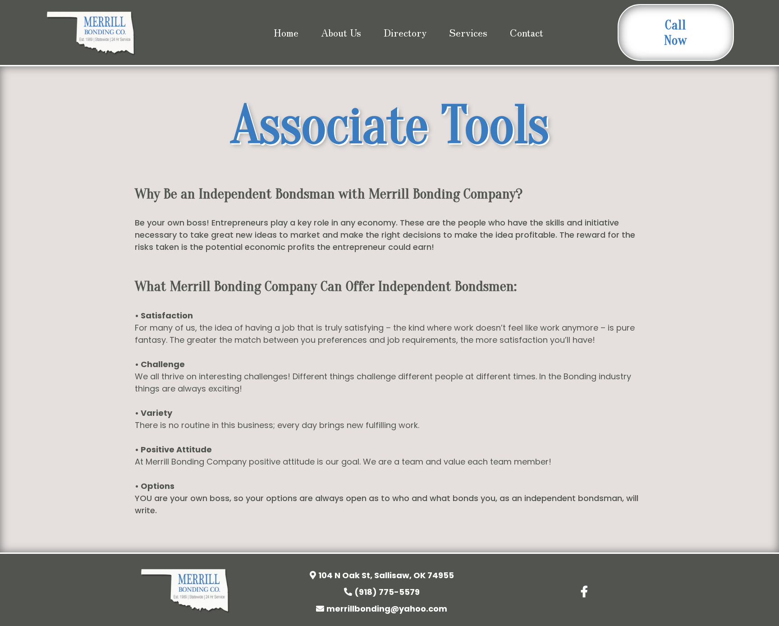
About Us (341, 32)
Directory (405, 32)
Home (286, 32)
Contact (526, 32)
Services (468, 32)
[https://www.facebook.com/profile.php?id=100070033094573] (586, 590)
